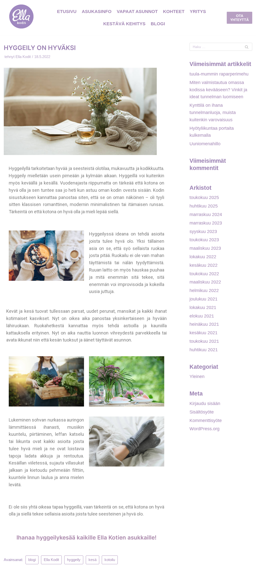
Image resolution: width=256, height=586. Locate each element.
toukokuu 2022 (204, 273)
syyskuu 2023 (203, 231)
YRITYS (198, 11)
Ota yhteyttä (239, 18)
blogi (32, 560)
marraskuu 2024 (206, 214)
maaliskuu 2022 (205, 282)
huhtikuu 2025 (204, 206)
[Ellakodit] (21, 17)
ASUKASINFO (97, 11)
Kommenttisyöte (206, 420)
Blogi (158, 23)
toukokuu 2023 (204, 239)
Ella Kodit (23, 56)
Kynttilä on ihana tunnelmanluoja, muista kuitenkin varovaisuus (213, 112)
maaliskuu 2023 (205, 248)
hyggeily (73, 560)
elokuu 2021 (202, 316)
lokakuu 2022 (203, 256)
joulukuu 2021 (204, 299)
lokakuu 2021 (203, 307)
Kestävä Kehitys (124, 23)
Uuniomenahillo (205, 143)
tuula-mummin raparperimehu (219, 74)
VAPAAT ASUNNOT (137, 11)
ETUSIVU (66, 11)
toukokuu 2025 (204, 197)
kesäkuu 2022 (204, 265)
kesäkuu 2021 (204, 332)
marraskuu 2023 (206, 223)
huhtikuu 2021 (204, 349)
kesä (92, 560)
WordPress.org (205, 428)
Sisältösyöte (202, 412)
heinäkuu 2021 (204, 324)
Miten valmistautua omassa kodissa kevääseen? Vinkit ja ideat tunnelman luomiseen (218, 90)
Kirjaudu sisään (205, 403)
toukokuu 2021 (204, 341)
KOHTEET (173, 11)
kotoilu (109, 560)
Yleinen (197, 376)
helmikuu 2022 (204, 290)
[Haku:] (221, 47)
